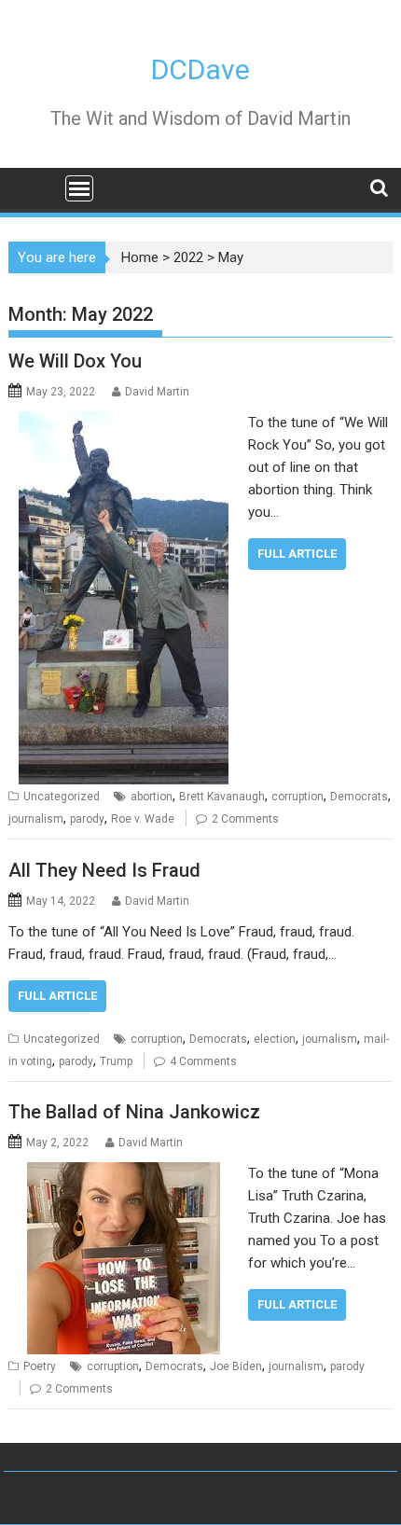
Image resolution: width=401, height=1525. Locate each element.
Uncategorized (61, 796)
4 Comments (203, 1061)
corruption (297, 796)
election (275, 1039)
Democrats (359, 796)
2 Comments (245, 818)
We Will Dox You (75, 361)
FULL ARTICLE (297, 554)
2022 (188, 257)
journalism (35, 818)
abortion (152, 796)
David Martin (157, 391)
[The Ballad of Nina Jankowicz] (123, 1173)
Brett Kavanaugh (222, 796)
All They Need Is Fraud (104, 870)
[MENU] (79, 188)
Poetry (39, 1366)
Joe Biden (236, 1366)
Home (140, 257)
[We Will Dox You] (123, 422)
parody (87, 818)
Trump (116, 1061)
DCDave (200, 69)
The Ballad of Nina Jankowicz (134, 1112)
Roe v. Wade (142, 818)
